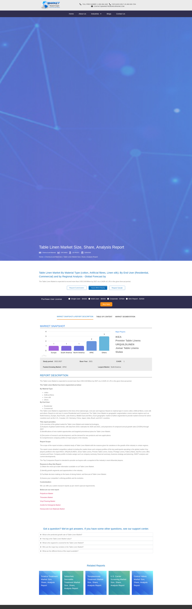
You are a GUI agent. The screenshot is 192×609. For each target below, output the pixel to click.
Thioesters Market (46, 497)
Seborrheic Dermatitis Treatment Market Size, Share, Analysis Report (72, 582)
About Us (82, 14)
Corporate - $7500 (117, 299)
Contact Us (120, 14)
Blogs (109, 14)
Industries (95, 14)
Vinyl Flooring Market (47, 501)
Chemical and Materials (53, 257)
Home (71, 14)
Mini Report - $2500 (136, 299)
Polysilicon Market (46, 493)
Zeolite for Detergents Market (50, 505)
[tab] (75, 316)
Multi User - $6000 (98, 299)
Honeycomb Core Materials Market (52, 509)
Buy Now (106, 304)
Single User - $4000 (79, 299)
